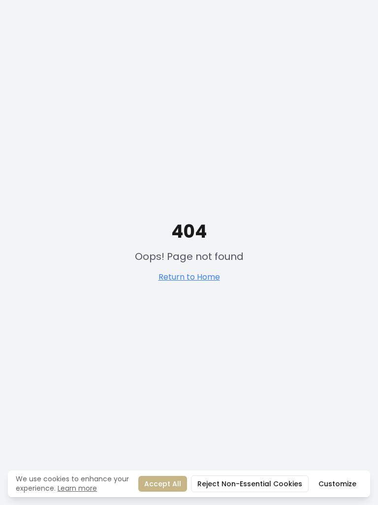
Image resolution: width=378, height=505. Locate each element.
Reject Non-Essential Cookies (249, 484)
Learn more (77, 488)
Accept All (162, 484)
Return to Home (189, 277)
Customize (337, 484)
